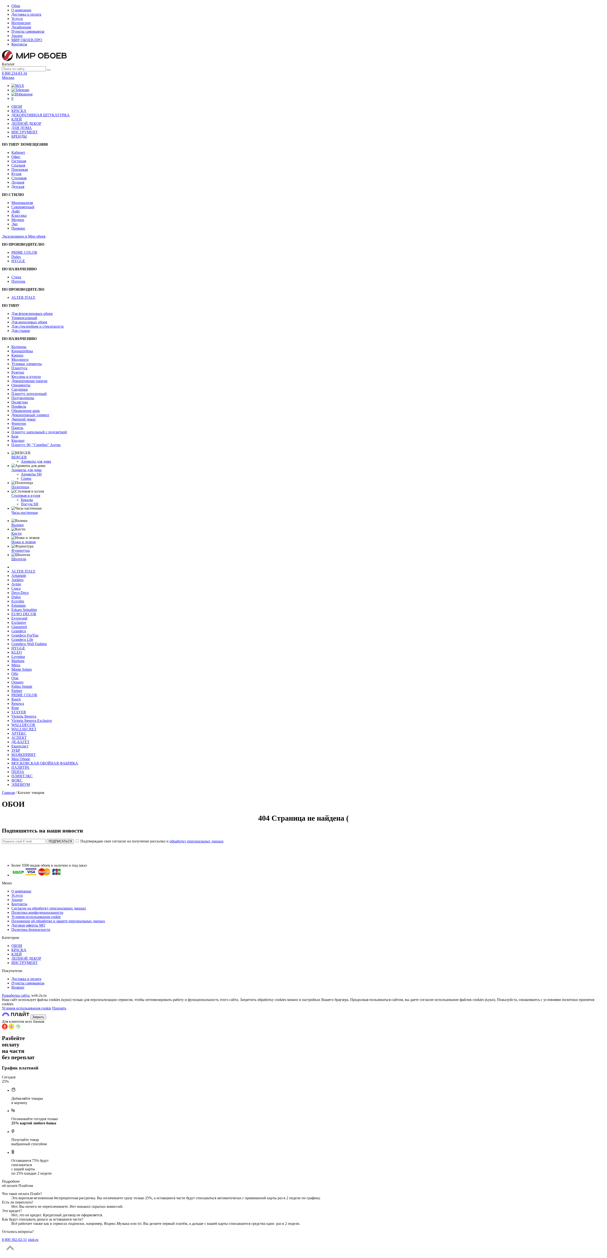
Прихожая (19, 169)
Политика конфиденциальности (37, 912)
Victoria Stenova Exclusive (31, 721)
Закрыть (38, 1017)
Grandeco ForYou (24, 635)
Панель (17, 428)
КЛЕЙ (16, 119)
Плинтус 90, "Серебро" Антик (36, 445)
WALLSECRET (24, 729)
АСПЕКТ (19, 738)
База (14, 436)
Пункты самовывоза (27, 31)
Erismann (18, 605)
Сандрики (19, 389)
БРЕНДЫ (19, 136)
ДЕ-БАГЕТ (20, 742)
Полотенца (20, 487)
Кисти (16, 533)
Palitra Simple (21, 686)
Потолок (18, 281)
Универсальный (24, 318)
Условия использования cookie (36, 917)
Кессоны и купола (26, 377)
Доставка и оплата (26, 14)
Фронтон (18, 423)
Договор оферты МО (28, 925)
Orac (15, 678)
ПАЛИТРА (20, 767)
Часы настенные (24, 513)
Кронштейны (22, 351)
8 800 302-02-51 (14, 1240)
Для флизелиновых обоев (32, 314)
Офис (15, 157)
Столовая (19, 178)
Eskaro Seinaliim (24, 610)
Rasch (16, 699)
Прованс (18, 228)
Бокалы (27, 500)
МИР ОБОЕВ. (26, 40)
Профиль (18, 406)
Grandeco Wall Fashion (29, 644)
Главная (8, 793)
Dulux (16, 257)
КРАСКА (18, 111)
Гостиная (18, 161)
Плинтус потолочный (29, 394)
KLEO (16, 652)
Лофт (15, 211)
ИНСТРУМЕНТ (24, 132)
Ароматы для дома (36, 461)
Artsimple (18, 576)
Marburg (17, 661)
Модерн (17, 220)
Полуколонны (22, 398)
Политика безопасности (30, 930)
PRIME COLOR (24, 252)
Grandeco (18, 631)
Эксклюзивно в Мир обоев (24, 236)
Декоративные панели (29, 381)
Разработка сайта (15, 995)
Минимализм (22, 203)
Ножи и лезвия (23, 542)
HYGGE (18, 261)
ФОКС (17, 780)
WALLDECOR (23, 725)
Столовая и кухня (25, 495)
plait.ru (33, 1240)
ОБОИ (16, 106)
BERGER (19, 457)
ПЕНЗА (17, 772)
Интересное (21, 23)
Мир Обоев (20, 759)
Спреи (26, 478)
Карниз (17, 355)
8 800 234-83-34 (14, 73)
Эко (14, 224)
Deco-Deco (20, 593)
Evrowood (19, 618)
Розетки (17, 372)
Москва (8, 78)
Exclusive (18, 622)
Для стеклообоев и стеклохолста (37, 326)
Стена (16, 277)
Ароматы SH (31, 474)
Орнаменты (20, 385)
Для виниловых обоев (29, 322)
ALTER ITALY (23, 297)
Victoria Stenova (23, 716)
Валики (17, 525)
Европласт (19, 746)
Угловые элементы (26, 364)
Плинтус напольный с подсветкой (39, 432)
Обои (15, 6)
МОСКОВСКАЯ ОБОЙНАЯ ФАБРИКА (44, 763)
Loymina (18, 657)
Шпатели (18, 559)
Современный (22, 207)
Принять (59, 1008)
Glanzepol (19, 627)
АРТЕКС (18, 733)
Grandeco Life (22, 640)
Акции (17, 36)
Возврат (17, 987)
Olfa (14, 674)
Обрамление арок (25, 411)
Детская (17, 187)
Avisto (16, 584)
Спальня (18, 165)
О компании (21, 10)
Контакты (19, 44)
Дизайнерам (21, 27)
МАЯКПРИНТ (23, 755)
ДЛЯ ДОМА (21, 128)
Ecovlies (17, 601)
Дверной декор (23, 419)
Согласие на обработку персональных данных (48, 908)
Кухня (16, 174)
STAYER (18, 712)
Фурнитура (20, 550)
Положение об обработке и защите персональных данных (58, 921)
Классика (19, 215)
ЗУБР (15, 750)
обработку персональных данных (197, 841)
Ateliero (17, 580)
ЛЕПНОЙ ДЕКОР (26, 124)
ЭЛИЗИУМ (20, 785)
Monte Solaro (21, 669)
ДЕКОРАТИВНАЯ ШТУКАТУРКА (40, 115)
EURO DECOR (23, 614)
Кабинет (18, 152)
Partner (16, 691)
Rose (15, 708)
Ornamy (17, 682)
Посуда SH (29, 504)
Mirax (15, 665)
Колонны (18, 347)
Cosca (16, 588)
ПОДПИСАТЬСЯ (60, 841)
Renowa (17, 703)
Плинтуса (19, 368)
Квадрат (18, 441)
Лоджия (17, 182)
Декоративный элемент (30, 415)
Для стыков (20, 331)
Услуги (17, 19)
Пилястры (19, 402)
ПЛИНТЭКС (22, 776)
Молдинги (19, 359)
